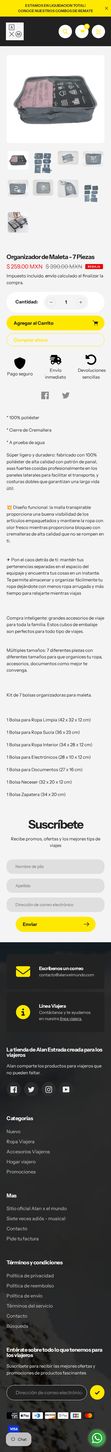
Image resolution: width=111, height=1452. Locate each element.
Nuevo (13, 1131)
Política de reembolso (30, 1286)
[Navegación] (98, 31)
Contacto (17, 1228)
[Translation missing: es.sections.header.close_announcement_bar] (107, 8)
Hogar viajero (21, 1162)
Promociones (21, 1172)
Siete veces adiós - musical (36, 1218)
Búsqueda (17, 1326)
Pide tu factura (23, 1239)
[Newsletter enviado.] (97, 1392)
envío (51, 276)
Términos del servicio (30, 1306)
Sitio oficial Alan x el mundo (37, 1208)
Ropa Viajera (21, 1141)
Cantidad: (26, 302)
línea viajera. (71, 1018)
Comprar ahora (31, 340)
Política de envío (24, 1296)
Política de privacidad (30, 1276)
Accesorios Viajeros (28, 1151)
